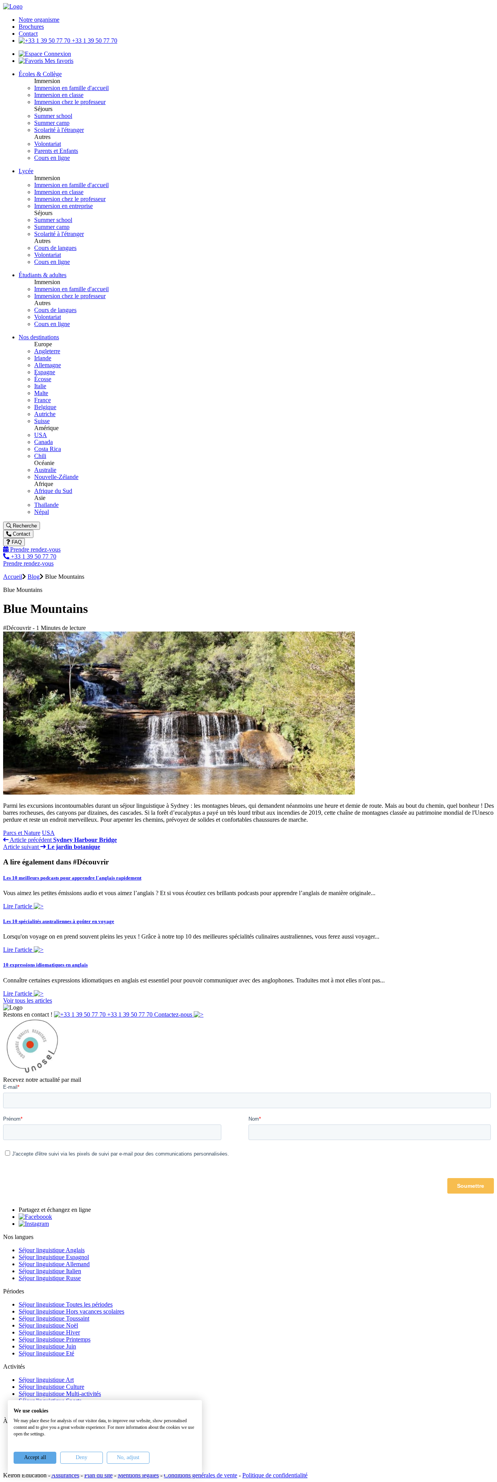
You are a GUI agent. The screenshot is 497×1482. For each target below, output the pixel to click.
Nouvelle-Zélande (56, 477)
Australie (45, 470)
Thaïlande (46, 505)
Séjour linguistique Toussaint (54, 1318)
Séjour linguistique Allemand (54, 1264)
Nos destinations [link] (39, 337)
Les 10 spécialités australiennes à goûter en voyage (58, 921)
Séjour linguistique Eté (46, 1353)
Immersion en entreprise (63, 206)
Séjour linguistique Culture (51, 1386)
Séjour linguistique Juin (47, 1346)
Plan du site (98, 1475)
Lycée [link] (26, 171)
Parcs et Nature (21, 833)
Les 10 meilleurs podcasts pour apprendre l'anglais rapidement (72, 878)
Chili (40, 456)
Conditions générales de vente (200, 1475)
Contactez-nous (174, 1014)
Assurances (65, 1475)
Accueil (12, 576)
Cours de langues (55, 248)
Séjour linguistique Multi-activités (60, 1393)
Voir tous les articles (27, 1000)
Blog (34, 576)
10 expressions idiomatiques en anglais (45, 965)
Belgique (45, 407)
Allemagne (47, 365)
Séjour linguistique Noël (48, 1325)
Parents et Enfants (56, 151)
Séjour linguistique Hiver (49, 1332)
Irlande (42, 358)
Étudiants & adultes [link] (42, 275)
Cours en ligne (52, 157)
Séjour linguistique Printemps (54, 1339)
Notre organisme (39, 19)
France (42, 400)
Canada (43, 442)
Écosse (42, 379)
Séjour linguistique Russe (50, 1278)
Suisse (42, 421)
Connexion (56, 53)
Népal (41, 511)
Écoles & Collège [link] (40, 74)
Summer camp (52, 123)
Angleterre (47, 351)
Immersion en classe (58, 95)
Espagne (44, 372)
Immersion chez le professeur (70, 102)
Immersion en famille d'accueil (71, 88)
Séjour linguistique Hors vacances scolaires (71, 1311)
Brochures (31, 26)
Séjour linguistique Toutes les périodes (66, 1304)
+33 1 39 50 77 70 (93, 40)
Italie (40, 386)
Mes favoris (58, 60)
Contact (28, 33)
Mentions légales (138, 1475)
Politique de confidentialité (275, 1475)
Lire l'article (18, 906)
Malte (41, 393)
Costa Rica (47, 449)
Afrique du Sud (53, 491)
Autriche (45, 414)
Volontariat (47, 144)
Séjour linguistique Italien (50, 1271)
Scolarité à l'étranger (59, 130)
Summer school (53, 116)
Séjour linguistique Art (46, 1379)
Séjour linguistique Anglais (52, 1250)
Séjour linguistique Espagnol (54, 1257)
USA (40, 435)
